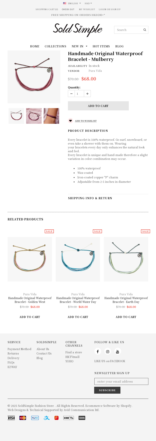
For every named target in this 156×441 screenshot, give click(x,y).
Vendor (73, 71)
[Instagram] (107, 351)
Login (102, 9)
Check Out (68, 9)
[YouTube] (117, 351)
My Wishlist (87, 9)
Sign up (115, 9)
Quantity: (74, 87)
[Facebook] (97, 351)
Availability (77, 66)
